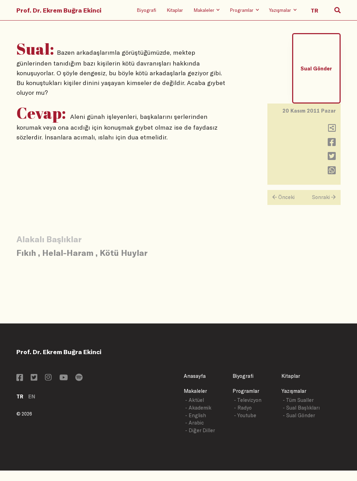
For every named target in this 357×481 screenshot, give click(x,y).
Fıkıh (26, 252)
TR (19, 396)
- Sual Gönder (299, 415)
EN (31, 396)
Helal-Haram (67, 252)
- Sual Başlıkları (301, 408)
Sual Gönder (316, 68)
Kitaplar (175, 10)
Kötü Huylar (123, 252)
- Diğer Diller (200, 430)
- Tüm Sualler (298, 400)
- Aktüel (194, 400)
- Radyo (243, 408)
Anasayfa (195, 376)
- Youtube (245, 415)
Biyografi (146, 10)
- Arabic (194, 423)
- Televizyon (247, 400)
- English (195, 415)
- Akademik (198, 408)
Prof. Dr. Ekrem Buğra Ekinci (58, 10)
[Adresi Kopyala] (332, 129)
